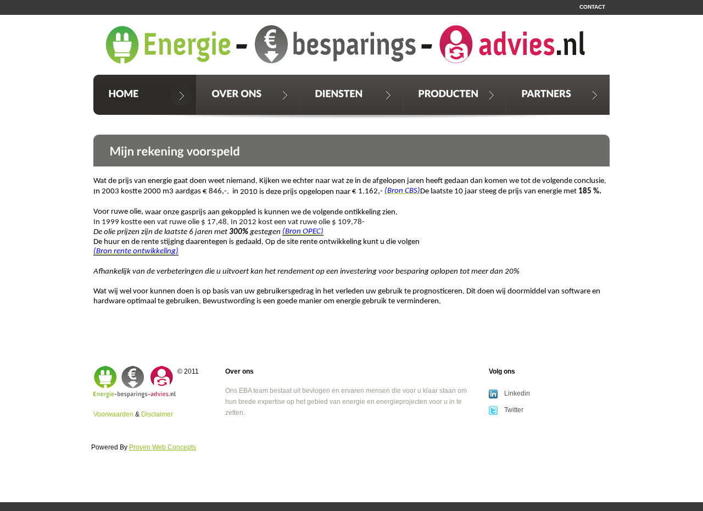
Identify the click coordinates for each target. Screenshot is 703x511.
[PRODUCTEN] (454, 95)
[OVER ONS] (248, 95)
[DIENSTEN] (351, 95)
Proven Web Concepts (162, 447)
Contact (592, 7)
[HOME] (144, 95)
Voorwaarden (113, 414)
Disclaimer (157, 414)
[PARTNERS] (557, 95)
